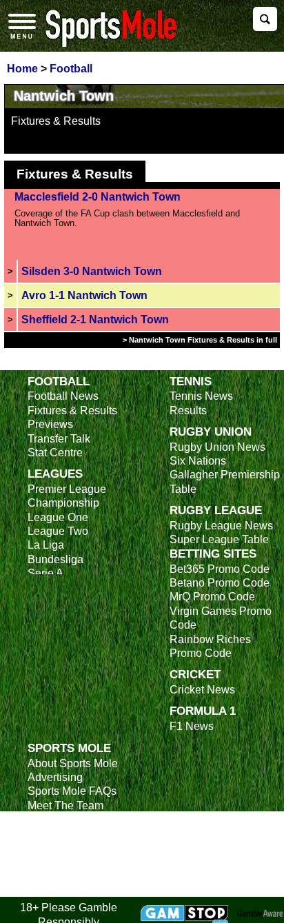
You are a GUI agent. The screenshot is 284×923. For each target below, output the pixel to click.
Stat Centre (55, 452)
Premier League (67, 489)
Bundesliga (55, 559)
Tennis (191, 381)
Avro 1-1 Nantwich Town (84, 295)
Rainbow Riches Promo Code (210, 646)
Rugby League (216, 510)
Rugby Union (211, 431)
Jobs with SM (60, 854)
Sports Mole (69, 748)
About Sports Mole (73, 763)
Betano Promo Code (220, 583)
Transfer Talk (59, 439)
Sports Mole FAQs (72, 791)
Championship (63, 503)
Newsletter (54, 834)
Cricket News (202, 690)
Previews (50, 424)
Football (59, 381)
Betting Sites (213, 553)
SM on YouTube (67, 889)
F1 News (192, 726)
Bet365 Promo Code (220, 569)
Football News (63, 396)
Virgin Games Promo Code (221, 618)
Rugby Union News (217, 447)
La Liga (46, 545)
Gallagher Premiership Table (225, 481)
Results (188, 410)
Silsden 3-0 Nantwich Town (91, 271)
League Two (58, 531)
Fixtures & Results (56, 121)
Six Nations (198, 461)
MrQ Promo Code (212, 596)
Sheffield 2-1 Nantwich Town (95, 319)
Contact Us (55, 819)
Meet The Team (65, 805)
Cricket (195, 674)
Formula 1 (203, 711)
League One (58, 517)
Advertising (55, 777)
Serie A (45, 573)
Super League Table (219, 539)
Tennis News (201, 396)
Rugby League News (221, 525)
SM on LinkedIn (66, 875)
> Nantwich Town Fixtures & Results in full (200, 340)
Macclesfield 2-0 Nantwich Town (97, 197)
